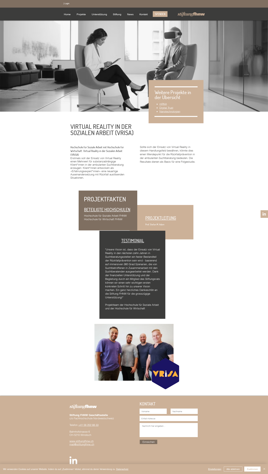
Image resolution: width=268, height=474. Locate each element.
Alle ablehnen (233, 469)
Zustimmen (252, 469)
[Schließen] (264, 469)
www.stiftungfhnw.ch (81, 441)
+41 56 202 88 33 (88, 425)
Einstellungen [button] (214, 469)
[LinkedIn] (264, 214)
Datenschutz (122, 469)
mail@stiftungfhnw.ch (81, 444)
